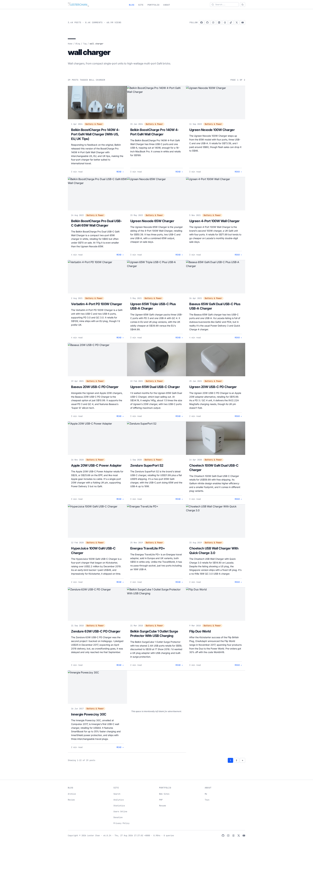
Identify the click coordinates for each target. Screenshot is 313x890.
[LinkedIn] (219, 22)
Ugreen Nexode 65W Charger (152, 221)
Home (70, 43)
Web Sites (164, 794)
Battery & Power (94, 124)
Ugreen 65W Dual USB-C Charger (155, 387)
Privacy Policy (121, 823)
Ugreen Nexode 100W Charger (212, 130)
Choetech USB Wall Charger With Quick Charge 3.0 (213, 550)
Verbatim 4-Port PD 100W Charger (96, 304)
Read (120, 171)
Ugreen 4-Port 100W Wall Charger (214, 221)
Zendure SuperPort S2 (146, 465)
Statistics (119, 805)
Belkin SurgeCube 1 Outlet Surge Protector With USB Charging (154, 633)
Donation (118, 817)
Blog (131, 5)
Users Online (120, 811)
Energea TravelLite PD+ (147, 548)
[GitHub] (207, 22)
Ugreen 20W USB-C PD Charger (213, 387)
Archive (72, 794)
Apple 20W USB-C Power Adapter (96, 465)
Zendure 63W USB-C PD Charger (95, 631)
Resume (162, 805)
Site (141, 5)
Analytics (118, 800)
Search (116, 794)
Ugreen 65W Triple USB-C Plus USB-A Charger (153, 306)
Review (71, 800)
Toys (207, 800)
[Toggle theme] (242, 4)
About (166, 5)
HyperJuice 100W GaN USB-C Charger (93, 550)
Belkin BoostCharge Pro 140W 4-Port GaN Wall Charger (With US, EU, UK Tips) (95, 134)
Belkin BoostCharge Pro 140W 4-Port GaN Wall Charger (154, 132)
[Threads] (225, 22)
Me (206, 794)
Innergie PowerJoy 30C (88, 714)
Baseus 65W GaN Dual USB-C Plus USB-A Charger (214, 306)
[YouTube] (242, 22)
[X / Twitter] (236, 22)
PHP (161, 800)
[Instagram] (213, 22)
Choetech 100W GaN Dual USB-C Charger (213, 468)
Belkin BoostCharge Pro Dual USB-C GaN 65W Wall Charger (96, 223)
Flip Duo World (200, 631)
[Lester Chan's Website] (78, 4)
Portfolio (154, 5)
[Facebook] (201, 22)
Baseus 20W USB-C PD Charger (95, 387)
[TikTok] (230, 22)
